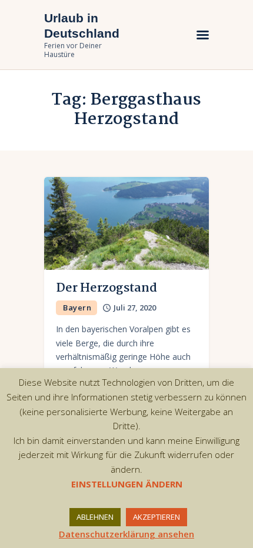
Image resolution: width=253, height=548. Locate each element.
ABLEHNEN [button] (95, 517)
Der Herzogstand (106, 288)
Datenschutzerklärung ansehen (126, 534)
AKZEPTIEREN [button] (156, 517)
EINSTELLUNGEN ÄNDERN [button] (126, 484)
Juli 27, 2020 (135, 307)
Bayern (77, 307)
